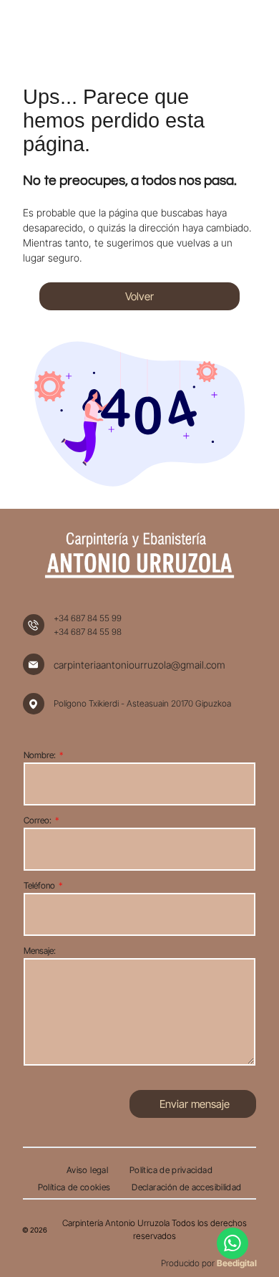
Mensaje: (40, 950)
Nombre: (40, 755)
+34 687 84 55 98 (88, 631)
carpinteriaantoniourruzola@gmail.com (139, 665)
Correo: (38, 820)
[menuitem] (87, 1170)
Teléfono (39, 885)
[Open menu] (240, 33)
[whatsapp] (232, 1245)
